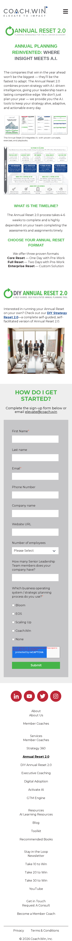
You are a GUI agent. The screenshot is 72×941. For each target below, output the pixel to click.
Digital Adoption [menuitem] (36, 781)
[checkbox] (35, 622)
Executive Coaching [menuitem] (36, 773)
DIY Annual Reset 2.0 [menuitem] (36, 765)
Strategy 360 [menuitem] (36, 748)
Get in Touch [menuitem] (36, 901)
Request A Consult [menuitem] (36, 905)
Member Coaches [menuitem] (36, 723)
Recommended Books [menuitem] (36, 839)
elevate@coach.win (41, 412)
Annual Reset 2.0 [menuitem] (36, 756)
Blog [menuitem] (36, 823)
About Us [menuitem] (36, 715)
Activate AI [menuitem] (36, 789)
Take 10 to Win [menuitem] (36, 864)
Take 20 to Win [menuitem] (36, 872)
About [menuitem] (36, 711)
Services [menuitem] (36, 736)
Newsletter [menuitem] (36, 856)
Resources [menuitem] (36, 810)
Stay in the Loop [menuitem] (36, 851)
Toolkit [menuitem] (36, 831)
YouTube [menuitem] (36, 889)
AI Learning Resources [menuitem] (36, 814)
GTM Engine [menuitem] (36, 798)
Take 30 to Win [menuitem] (36, 880)
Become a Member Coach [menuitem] (36, 914)
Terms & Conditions (45, 930)
